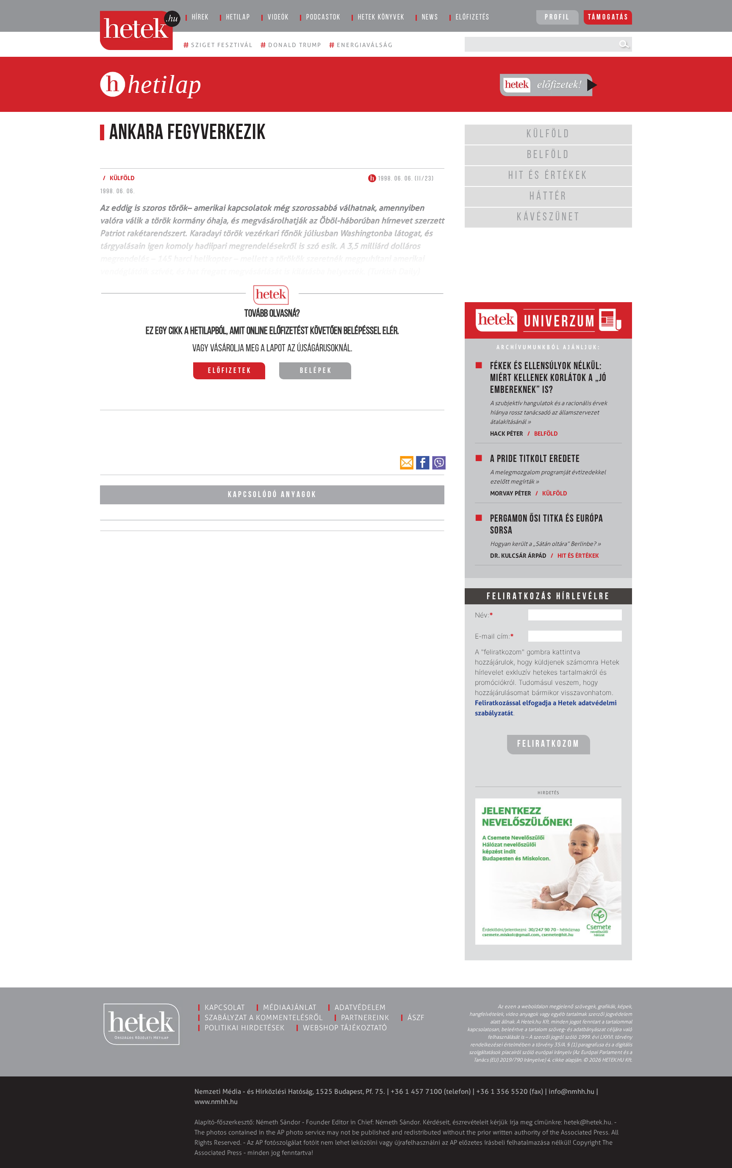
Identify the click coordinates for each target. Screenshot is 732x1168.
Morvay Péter (510, 493)
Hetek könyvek (381, 18)
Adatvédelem (360, 1007)
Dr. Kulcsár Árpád (518, 555)
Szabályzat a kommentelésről (264, 1017)
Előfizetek (230, 371)
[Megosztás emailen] (406, 463)
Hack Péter (506, 433)
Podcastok (323, 18)
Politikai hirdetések (245, 1027)
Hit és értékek (578, 555)
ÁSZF (416, 1017)
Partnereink (365, 1017)
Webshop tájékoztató (345, 1027)
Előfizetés (473, 18)
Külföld (554, 493)
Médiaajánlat (289, 1007)
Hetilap (238, 18)
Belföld (546, 433)
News (430, 18)
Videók (278, 18)
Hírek (200, 18)
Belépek (316, 371)
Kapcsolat (225, 1007)
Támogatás (608, 18)
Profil (557, 18)
